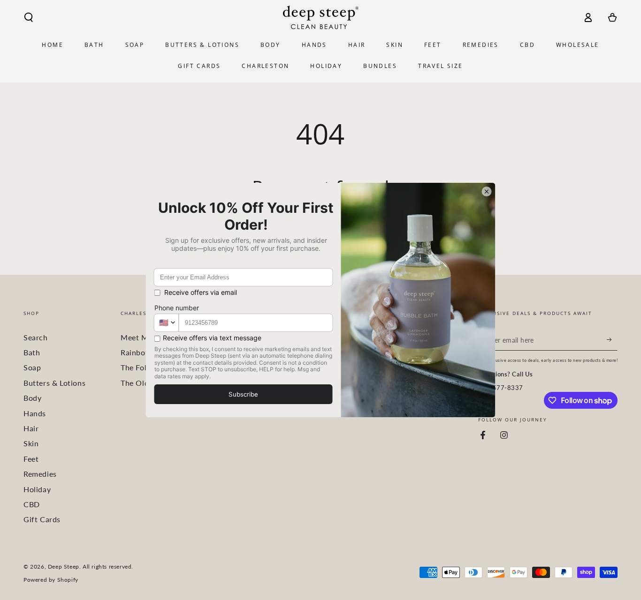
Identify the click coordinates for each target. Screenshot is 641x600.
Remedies (40, 473)
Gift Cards (42, 519)
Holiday (37, 489)
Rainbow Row (145, 352)
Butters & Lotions (54, 382)
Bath (31, 352)
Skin (30, 443)
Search (35, 337)
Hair (30, 428)
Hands (34, 413)
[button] (28, 17)
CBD (31, 504)
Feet (30, 458)
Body (32, 397)
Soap (32, 367)
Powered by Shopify (50, 579)
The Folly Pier (145, 367)
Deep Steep (63, 566)
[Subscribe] (612, 340)
